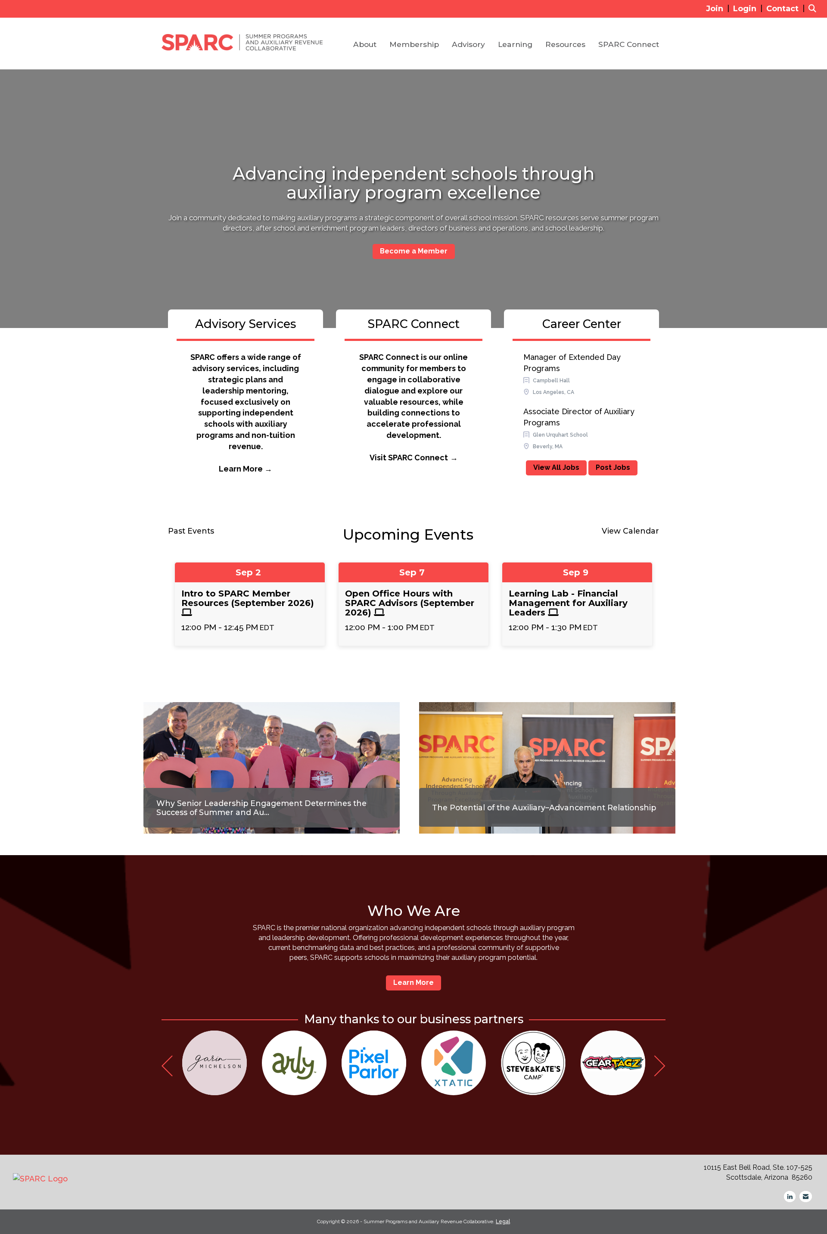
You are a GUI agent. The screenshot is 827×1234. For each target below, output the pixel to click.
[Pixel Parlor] (374, 1063)
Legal (503, 1221)
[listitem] (718, 8)
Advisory (468, 44)
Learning (515, 44)
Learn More (413, 982)
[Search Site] (814, 8)
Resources (565, 44)
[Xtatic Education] (453, 1063)
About (364, 44)
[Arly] (294, 1063)
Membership (414, 44)
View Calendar (630, 530)
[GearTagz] (613, 1063)
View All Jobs (556, 467)
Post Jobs (613, 467)
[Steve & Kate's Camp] (533, 1063)
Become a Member (414, 251)
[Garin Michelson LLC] (214, 1063)
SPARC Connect (628, 44)
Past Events (191, 530)
